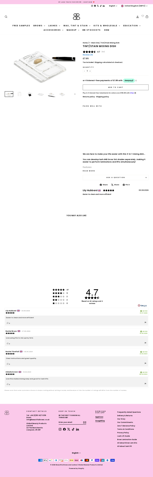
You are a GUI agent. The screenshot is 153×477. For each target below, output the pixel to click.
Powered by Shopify (76, 468)
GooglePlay (100, 421)
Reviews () (88, 55)
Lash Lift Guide (123, 436)
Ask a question (115, 177)
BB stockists (92, 30)
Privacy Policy (123, 433)
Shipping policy (102, 97)
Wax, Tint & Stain (76, 25)
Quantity (88, 67)
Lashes (53, 25)
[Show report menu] (145, 323)
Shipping (98, 62)
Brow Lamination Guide (127, 439)
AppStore (99, 417)
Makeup (72, 30)
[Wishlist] (142, 16)
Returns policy (89, 97)
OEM (106, 30)
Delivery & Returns (125, 416)
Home (85, 43)
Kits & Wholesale (106, 25)
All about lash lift (124, 446)
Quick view (94, 145)
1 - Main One (94, 43)
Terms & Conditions (125, 429)
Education (131, 25)
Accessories (53, 30)
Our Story (121, 419)
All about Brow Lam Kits (127, 443)
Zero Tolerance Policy (126, 426)
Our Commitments (125, 422)
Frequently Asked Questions (129, 412)
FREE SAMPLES (21, 25)
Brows (38, 25)
